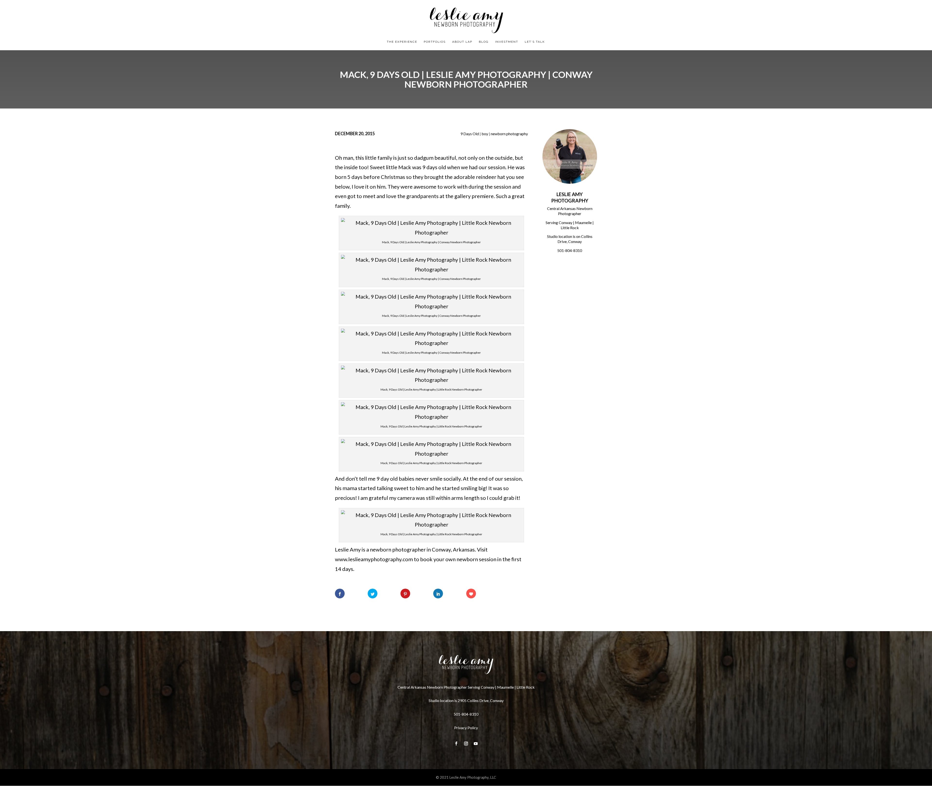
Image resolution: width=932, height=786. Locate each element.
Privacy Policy (466, 727)
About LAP (462, 41)
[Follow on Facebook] (456, 743)
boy (485, 133)
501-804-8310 (569, 250)
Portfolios (435, 41)
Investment (506, 41)
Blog (484, 41)
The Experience (402, 41)
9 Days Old (469, 133)
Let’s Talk (535, 41)
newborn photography (509, 133)
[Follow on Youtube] (476, 743)
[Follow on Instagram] (466, 743)
